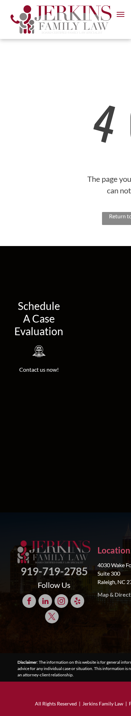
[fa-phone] (15, 25)
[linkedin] (45, 602)
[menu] (121, 14)
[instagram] (61, 602)
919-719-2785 (54, 571)
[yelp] (77, 602)
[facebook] (29, 602)
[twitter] (52, 617)
